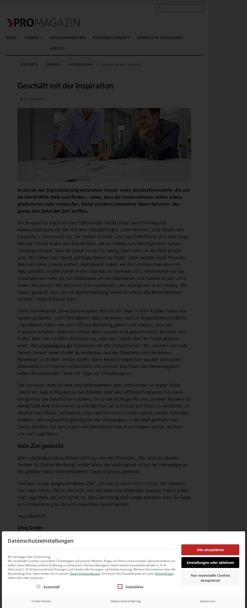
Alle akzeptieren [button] (210, 549)
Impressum (207, 601)
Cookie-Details (41, 601)
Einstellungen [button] (164, 574)
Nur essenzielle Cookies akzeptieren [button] (210, 578)
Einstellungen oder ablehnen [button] (210, 562)
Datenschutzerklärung (85, 574)
